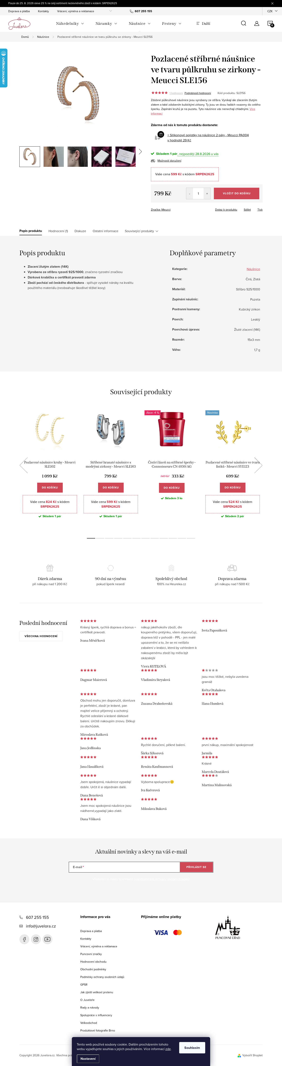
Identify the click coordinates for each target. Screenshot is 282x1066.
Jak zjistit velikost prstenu (96, 992)
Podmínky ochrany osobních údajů (102, 977)
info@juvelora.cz (41, 926)
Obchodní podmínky (93, 969)
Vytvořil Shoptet (252, 1055)
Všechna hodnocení (41, 636)
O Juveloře (87, 1000)
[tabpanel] (49, 470)
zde (168, 1049)
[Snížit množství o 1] (189, 193)
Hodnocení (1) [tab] (58, 231)
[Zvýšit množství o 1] (207, 193)
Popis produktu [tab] (30, 231)
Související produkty (139, 231)
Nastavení (88, 1058)
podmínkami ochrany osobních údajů (163, 879)
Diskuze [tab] (80, 231)
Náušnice (253, 269)
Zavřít (174, 208)
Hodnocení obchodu (93, 962)
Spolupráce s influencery (96, 1015)
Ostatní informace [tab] (105, 231)
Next (258, 465)
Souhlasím (192, 1047)
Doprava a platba (19, 11)
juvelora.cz (36, 939)
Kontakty (43, 11)
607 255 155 (37, 917)
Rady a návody (89, 1007)
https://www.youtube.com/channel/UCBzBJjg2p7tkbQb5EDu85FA (47, 939)
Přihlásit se (196, 867)
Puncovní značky (91, 954)
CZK (270, 11)
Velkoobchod (88, 1023)
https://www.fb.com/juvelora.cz (24, 939)
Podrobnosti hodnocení (198, 93)
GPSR (84, 984)
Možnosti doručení (169, 161)
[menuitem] (70, 23)
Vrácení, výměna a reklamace (75, 11)
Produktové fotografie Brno (97, 1030)
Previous (23, 465)
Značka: (161, 210)
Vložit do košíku (236, 193)
